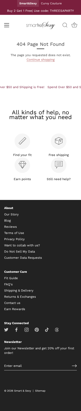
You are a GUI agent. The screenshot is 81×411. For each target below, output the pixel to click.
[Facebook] (16, 329)
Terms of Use (14, 233)
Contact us (12, 303)
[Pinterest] (37, 329)
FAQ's (8, 284)
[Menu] (6, 25)
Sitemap (40, 390)
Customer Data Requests (23, 258)
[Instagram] (27, 329)
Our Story (11, 214)
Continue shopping (41, 59)
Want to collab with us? (22, 245)
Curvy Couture (51, 3)
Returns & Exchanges (20, 297)
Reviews (10, 227)
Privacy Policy (14, 239)
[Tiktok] (47, 329)
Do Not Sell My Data (19, 251)
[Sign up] (74, 365)
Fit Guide (11, 278)
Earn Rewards (14, 309)
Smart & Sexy (22, 390)
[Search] (65, 25)
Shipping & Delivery (18, 290)
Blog (7, 220)
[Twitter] (6, 329)
